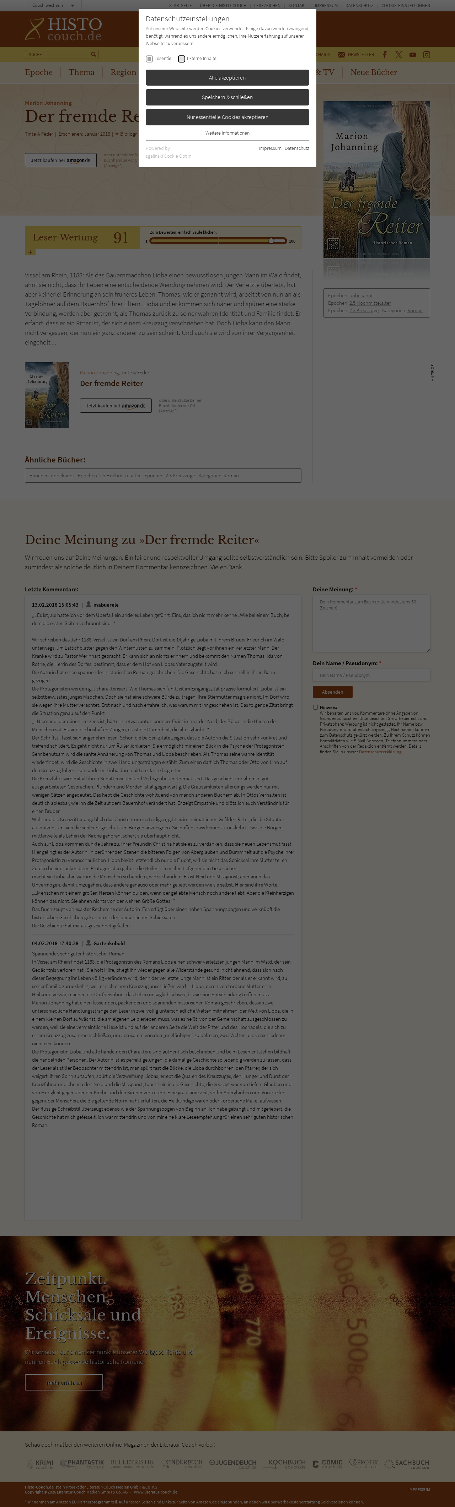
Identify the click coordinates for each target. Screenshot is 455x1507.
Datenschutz (297, 148)
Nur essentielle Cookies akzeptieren (228, 116)
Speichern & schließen (227, 97)
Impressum (270, 148)
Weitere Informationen (227, 133)
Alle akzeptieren (227, 77)
